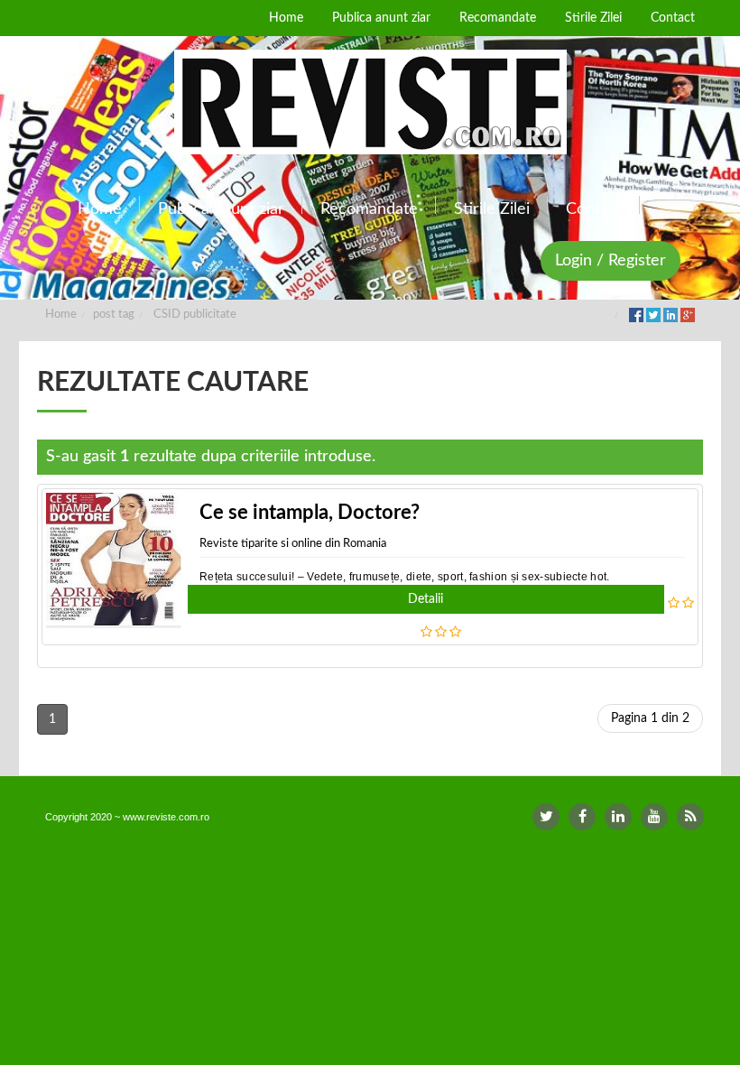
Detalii (425, 599)
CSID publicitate (194, 314)
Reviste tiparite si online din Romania (292, 544)
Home (61, 314)
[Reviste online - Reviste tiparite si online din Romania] (370, 102)
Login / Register (610, 261)
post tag (113, 314)
